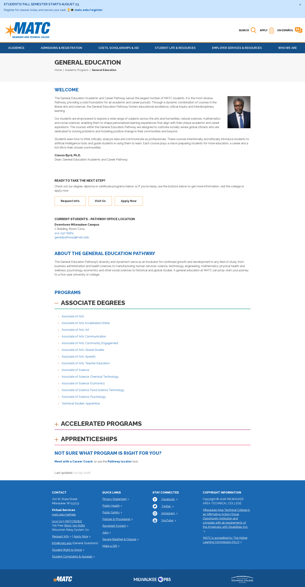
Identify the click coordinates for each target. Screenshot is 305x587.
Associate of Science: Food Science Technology (93, 390)
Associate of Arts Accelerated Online (86, 323)
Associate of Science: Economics (83, 383)
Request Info (70, 201)
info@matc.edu (62, 543)
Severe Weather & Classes (119, 539)
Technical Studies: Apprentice (81, 403)
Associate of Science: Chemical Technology (90, 376)
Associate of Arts (73, 316)
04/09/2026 (82, 472)
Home (58, 70)
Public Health (111, 505)
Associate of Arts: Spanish (78, 356)
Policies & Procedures (116, 519)
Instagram (168, 513)
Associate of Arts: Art (75, 329)
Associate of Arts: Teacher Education (86, 363)
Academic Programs (76, 70)
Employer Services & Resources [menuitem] (237, 48)
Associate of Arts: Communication (84, 336)
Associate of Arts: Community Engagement (90, 343)
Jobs (105, 532)
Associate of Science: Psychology (84, 396)
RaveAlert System (114, 526)
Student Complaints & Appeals (72, 556)
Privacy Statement (114, 499)
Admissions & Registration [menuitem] (61, 48)
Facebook (168, 499)
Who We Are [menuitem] (287, 48)
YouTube (167, 520)
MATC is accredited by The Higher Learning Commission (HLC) (225, 540)
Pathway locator (120, 461)
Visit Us (100, 201)
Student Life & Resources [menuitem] (175, 48)
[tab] (152, 304)
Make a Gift (109, 546)
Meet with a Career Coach (74, 461)
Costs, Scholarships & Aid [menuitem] (118, 48)
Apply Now (129, 201)
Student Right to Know (67, 550)
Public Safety (111, 512)
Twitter (166, 506)
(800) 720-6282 (74, 525)
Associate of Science (75, 370)
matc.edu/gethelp (64, 514)
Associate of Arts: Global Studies (83, 350)
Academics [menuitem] (16, 48)
